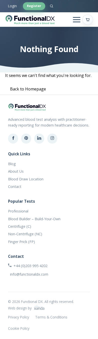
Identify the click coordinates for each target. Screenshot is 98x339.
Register (34, 6)
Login (12, 6)
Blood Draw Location (25, 179)
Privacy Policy (18, 317)
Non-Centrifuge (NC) (25, 234)
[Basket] (87, 20)
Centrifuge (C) (19, 226)
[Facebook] (13, 139)
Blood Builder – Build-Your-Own (34, 218)
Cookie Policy (18, 328)
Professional (18, 211)
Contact (14, 186)
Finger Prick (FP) (21, 241)
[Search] (51, 6)
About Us (16, 171)
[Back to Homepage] (30, 19)
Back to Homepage (28, 89)
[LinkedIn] (39, 139)
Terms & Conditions (51, 317)
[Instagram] (52, 139)
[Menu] (76, 19)
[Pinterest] (26, 139)
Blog (12, 163)
